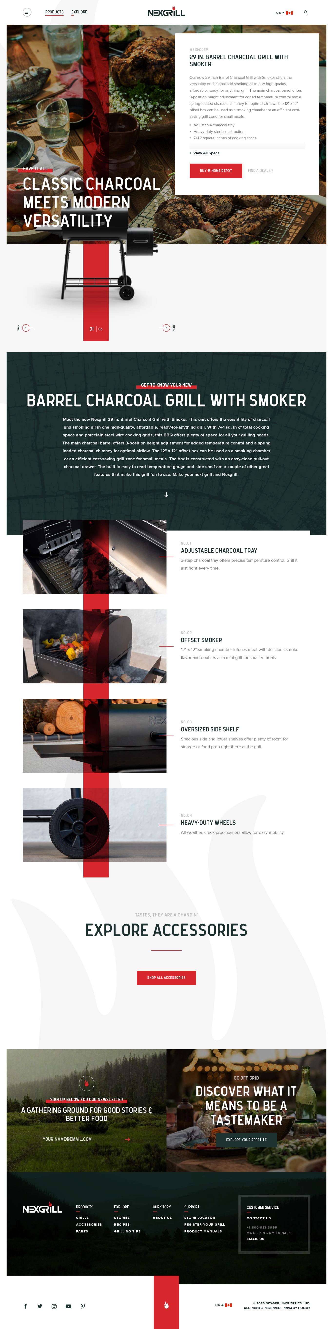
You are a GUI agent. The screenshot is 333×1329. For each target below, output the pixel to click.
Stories (122, 1218)
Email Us (255, 1239)
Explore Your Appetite (246, 1140)
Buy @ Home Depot (216, 171)
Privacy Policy (296, 1308)
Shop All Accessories (166, 978)
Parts (82, 1231)
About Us (162, 1218)
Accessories (89, 1224)
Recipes (122, 1224)
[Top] (166, 1302)
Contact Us (259, 1218)
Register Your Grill (204, 1224)
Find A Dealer (260, 171)
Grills (82, 1218)
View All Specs (204, 153)
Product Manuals (203, 1231)
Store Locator (199, 1218)
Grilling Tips (127, 1231)
